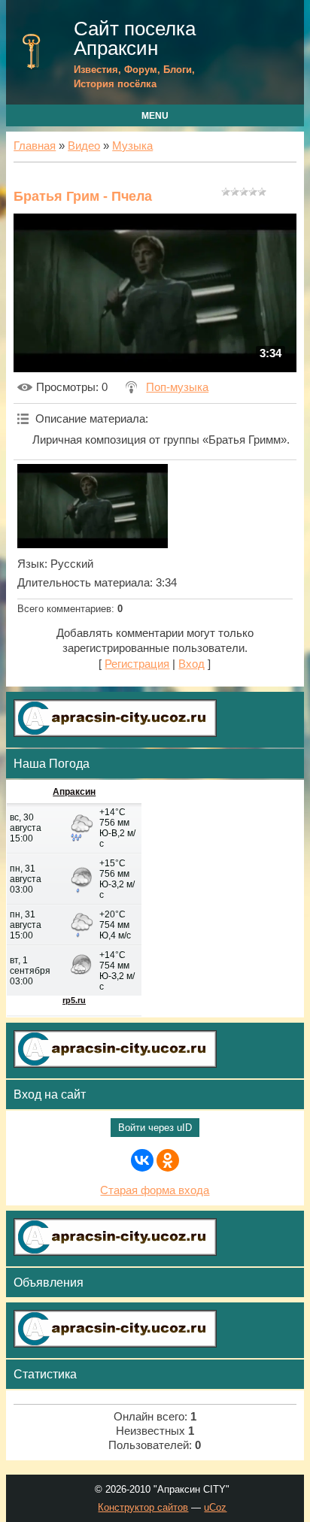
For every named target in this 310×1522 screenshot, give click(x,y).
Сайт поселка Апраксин (135, 38)
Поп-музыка (177, 387)
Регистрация (137, 664)
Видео (84, 146)
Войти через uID (155, 1127)
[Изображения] (92, 506)
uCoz (215, 1507)
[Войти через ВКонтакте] (142, 1160)
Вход (191, 664)
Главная (35, 146)
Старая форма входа (154, 1190)
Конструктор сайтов (143, 1507)
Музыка (132, 146)
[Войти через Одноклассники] (168, 1160)
